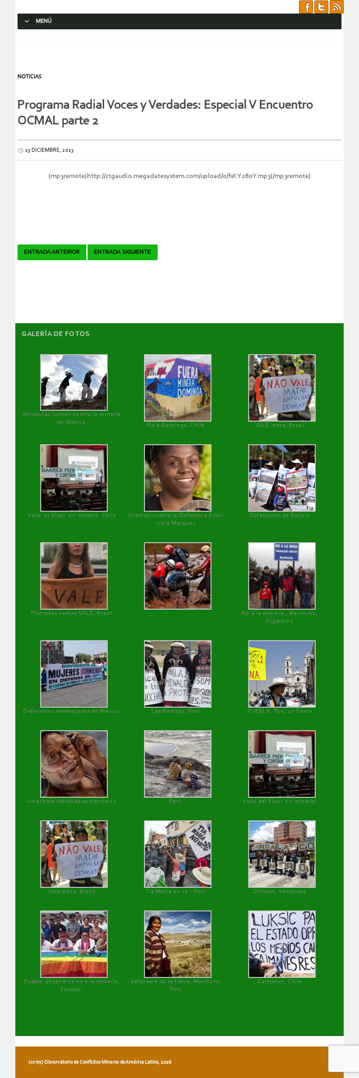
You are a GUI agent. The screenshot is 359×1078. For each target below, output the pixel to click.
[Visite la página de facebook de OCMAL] (306, 6)
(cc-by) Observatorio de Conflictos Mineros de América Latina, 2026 (99, 1062)
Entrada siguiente (122, 252)
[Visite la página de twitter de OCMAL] (321, 6)
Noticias (30, 77)
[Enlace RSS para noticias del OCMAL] (337, 6)
